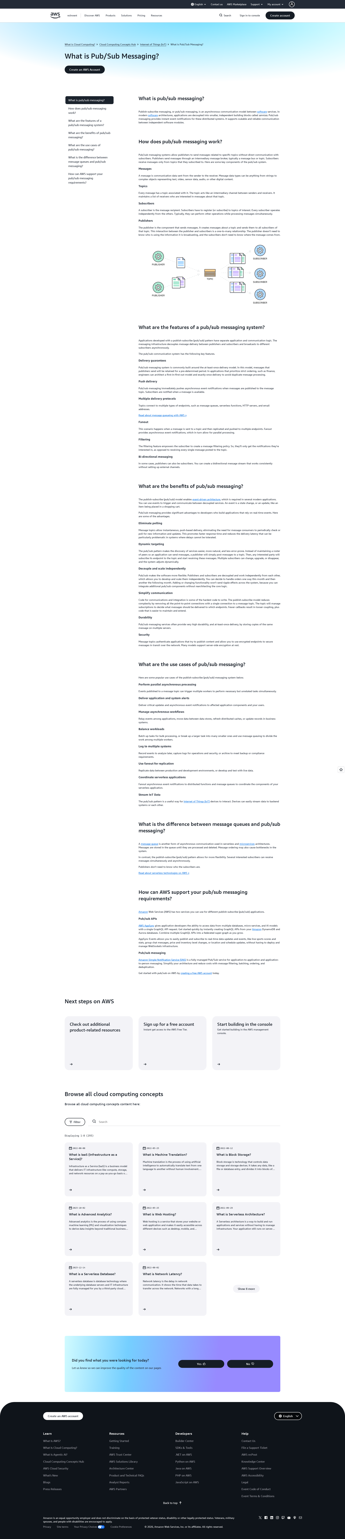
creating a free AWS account (196, 973)
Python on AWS (185, 1461)
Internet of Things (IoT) (153, 44)
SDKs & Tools (183, 1447)
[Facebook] (265, 1518)
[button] (92, 15)
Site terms (62, 1526)
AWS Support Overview (256, 1468)
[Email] (300, 1518)
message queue (149, 843)
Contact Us (248, 1441)
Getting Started (119, 1441)
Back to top (170, 1503)
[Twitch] (283, 1518)
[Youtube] (289, 1518)
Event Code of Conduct (256, 1489)
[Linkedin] (271, 1518)
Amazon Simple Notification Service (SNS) (162, 959)
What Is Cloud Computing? (60, 1447)
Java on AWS (183, 1468)
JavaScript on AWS (187, 1482)
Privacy (47, 1526)
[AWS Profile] (292, 4)
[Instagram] (277, 1518)
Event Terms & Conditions (258, 1496)
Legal (245, 1482)
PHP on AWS (183, 1475)
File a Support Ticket (254, 1447)
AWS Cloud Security (55, 1468)
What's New (50, 1475)
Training (114, 1447)
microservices (247, 843)
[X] (260, 1518)
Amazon (143, 911)
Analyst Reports (119, 1482)
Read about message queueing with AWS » (163, 415)
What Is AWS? (52, 1441)
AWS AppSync (146, 925)
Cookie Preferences (121, 1526)
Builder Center (184, 1441)
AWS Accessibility (253, 1475)
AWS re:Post (249, 1454)
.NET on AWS (183, 1454)
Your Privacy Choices (85, 1526)
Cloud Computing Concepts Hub (117, 44)
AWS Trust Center (120, 1454)
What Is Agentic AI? (55, 1454)
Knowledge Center (253, 1461)
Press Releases (52, 1489)
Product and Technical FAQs (126, 1475)
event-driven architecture (206, 499)
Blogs (46, 1482)
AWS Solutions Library (123, 1461)
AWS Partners (118, 1489)
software (262, 111)
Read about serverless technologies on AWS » (164, 872)
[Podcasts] (294, 1518)
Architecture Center (121, 1468)
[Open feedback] (341, 769)
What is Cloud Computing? (80, 44)
